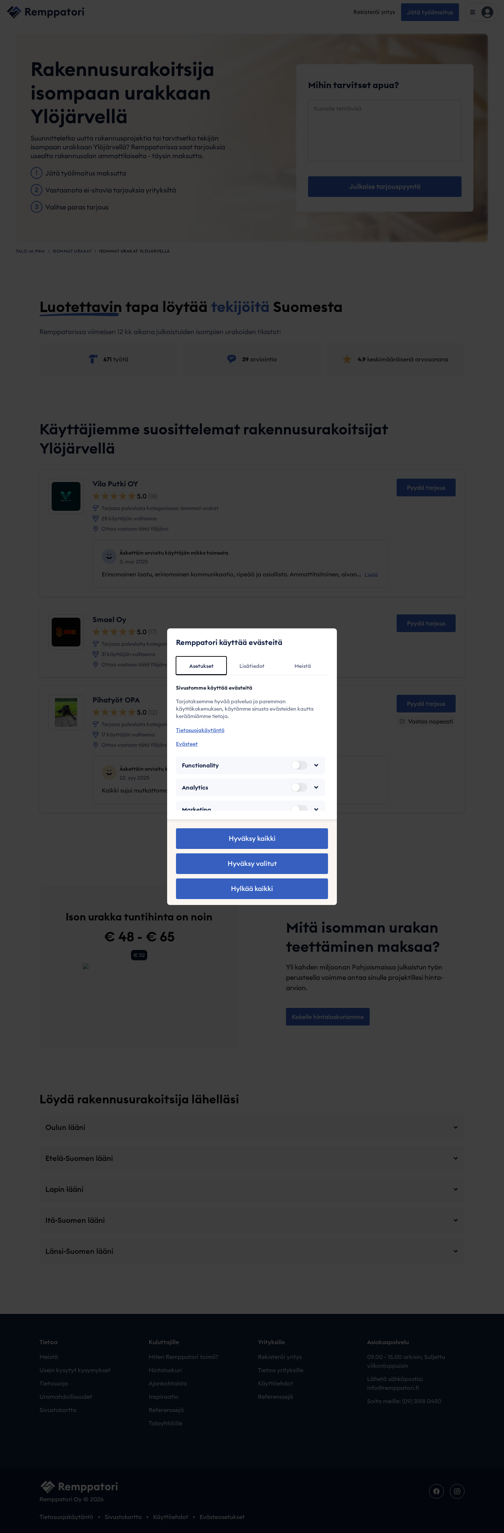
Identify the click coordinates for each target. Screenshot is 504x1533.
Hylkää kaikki (252, 888)
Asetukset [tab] (201, 666)
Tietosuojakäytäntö (200, 730)
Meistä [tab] (302, 666)
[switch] (299, 765)
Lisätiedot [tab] (252, 666)
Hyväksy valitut (252, 863)
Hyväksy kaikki (252, 838)
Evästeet (187, 744)
